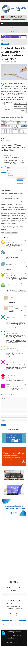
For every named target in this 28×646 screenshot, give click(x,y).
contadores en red (14, 642)
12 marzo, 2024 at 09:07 (11, 252)
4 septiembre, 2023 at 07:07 (14, 299)
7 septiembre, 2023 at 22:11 (12, 275)
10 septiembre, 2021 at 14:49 (12, 377)
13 (15, 61)
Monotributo (5, 43)
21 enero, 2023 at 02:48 (11, 285)
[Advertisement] (14, 533)
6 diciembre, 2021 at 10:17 (11, 333)
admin (12, 61)
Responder (23, 240)
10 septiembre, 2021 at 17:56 (12, 362)
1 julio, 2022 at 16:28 (10, 317)
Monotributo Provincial (11, 232)
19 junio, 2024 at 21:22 (11, 242)
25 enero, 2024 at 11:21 (11, 264)
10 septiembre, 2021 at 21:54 (12, 348)
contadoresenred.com (14, 615)
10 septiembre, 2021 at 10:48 (12, 386)
